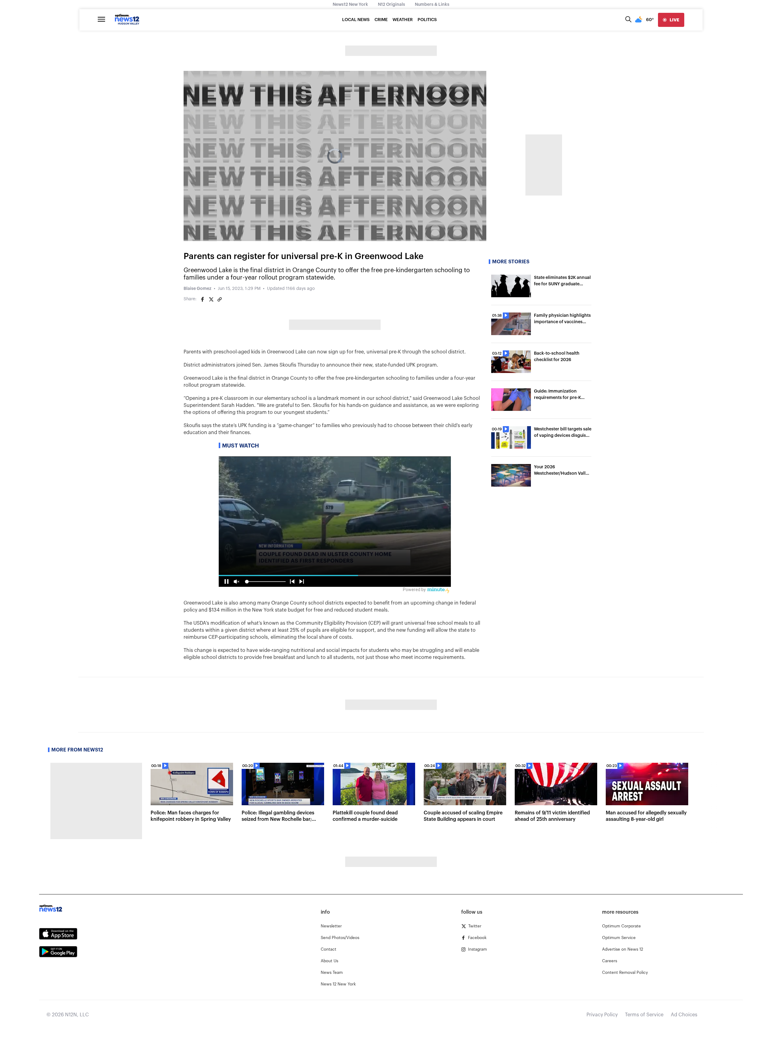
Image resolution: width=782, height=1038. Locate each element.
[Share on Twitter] (211, 299)
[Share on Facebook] (202, 299)
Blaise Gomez (197, 289)
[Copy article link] (219, 299)
